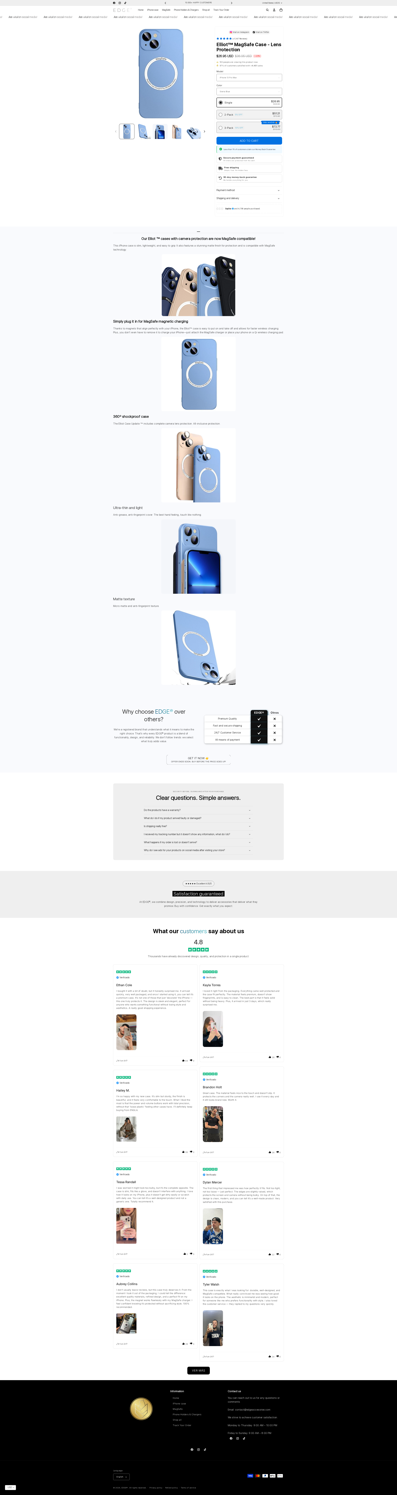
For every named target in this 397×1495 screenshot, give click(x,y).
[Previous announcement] (165, 3)
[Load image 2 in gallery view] (143, 131)
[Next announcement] (231, 3)
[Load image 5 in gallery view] (193, 131)
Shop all (177, 1419)
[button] (267, 10)
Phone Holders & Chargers (187, 1414)
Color (219, 85)
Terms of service (188, 1488)
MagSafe (178, 1409)
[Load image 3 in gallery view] (160, 131)
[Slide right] (204, 131)
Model (219, 71)
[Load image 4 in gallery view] (176, 131)
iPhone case (179, 1403)
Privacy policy (155, 1488)
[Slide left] (115, 131)
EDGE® (124, 1488)
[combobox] (10, 1487)
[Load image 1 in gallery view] (126, 131)
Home (176, 1398)
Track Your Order (182, 1425)
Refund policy (171, 1488)
